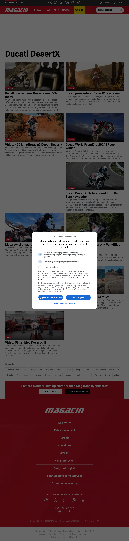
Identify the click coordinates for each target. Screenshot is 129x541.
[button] (64, 267)
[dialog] (64, 270)
